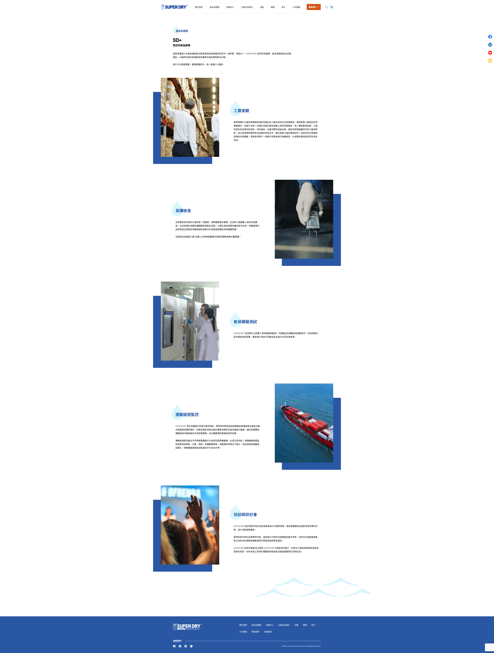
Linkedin (490, 45)
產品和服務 (214, 7)
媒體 (273, 7)
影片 (283, 7)
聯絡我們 (312, 7)
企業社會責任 (247, 7)
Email (490, 61)
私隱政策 (268, 632)
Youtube (490, 53)
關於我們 (199, 7)
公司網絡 (296, 7)
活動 (262, 7)
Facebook (490, 37)
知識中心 (230, 7)
